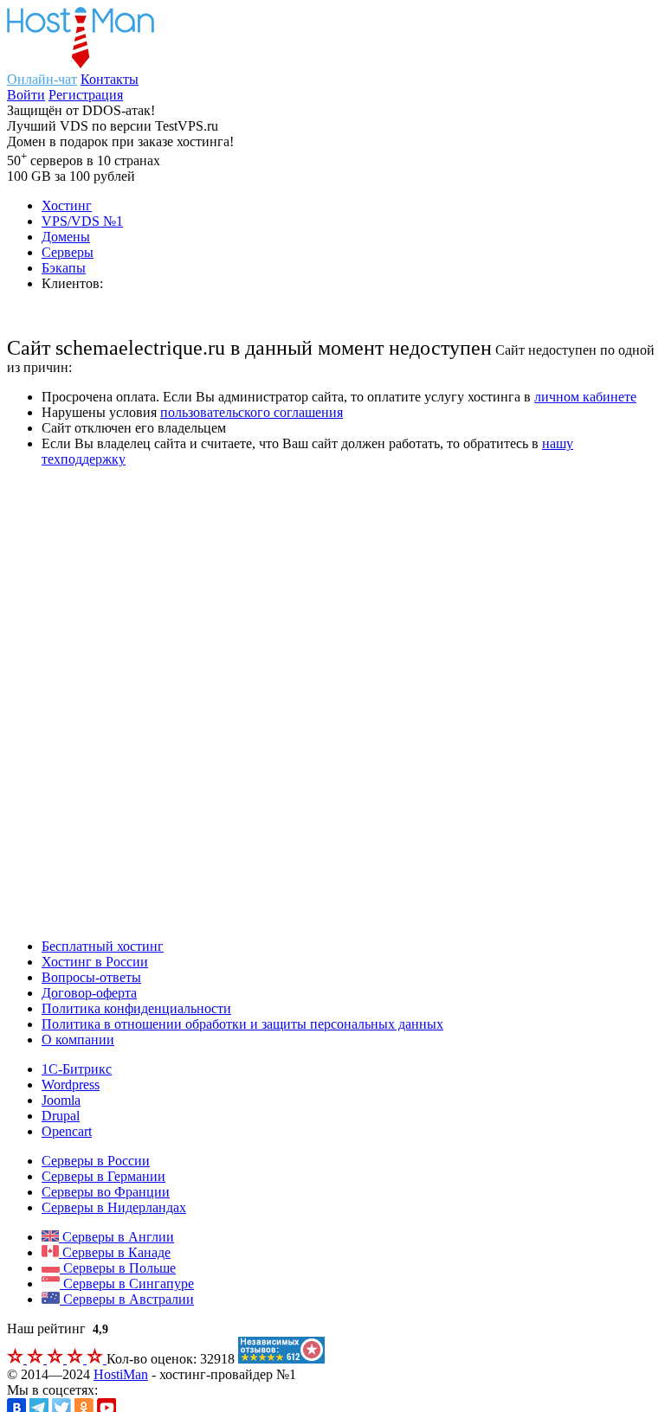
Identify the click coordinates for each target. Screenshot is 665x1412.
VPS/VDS (82, 221)
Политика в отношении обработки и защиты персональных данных (242, 1024)
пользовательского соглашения (251, 412)
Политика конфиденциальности (136, 1008)
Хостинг (67, 205)
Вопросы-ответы (91, 977)
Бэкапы (64, 267)
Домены (66, 236)
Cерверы (68, 252)
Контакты (110, 79)
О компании (78, 1039)
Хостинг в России (95, 961)
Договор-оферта (89, 992)
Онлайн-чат (42, 79)
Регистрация (85, 94)
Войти (26, 94)
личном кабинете (585, 396)
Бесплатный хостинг (103, 946)
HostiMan (121, 1374)
